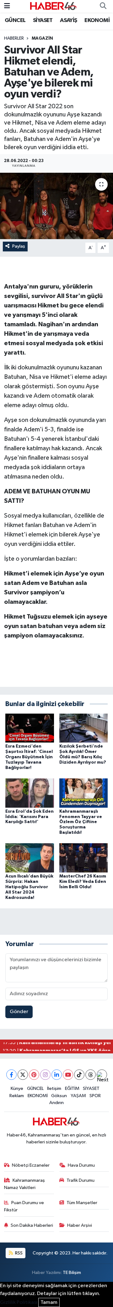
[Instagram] (45, 1074)
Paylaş (18, 246)
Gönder (19, 1011)
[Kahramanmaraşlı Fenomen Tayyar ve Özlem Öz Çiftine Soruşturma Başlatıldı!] (83, 792)
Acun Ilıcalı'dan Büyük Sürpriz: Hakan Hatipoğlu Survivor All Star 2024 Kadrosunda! (29, 887)
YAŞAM (78, 1095)
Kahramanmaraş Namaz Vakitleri (24, 1184)
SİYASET (43, 20)
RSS (18, 1253)
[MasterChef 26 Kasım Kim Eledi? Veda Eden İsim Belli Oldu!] (83, 858)
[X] (23, 1074)
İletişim (54, 1088)
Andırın (56, 1102)
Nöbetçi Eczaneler (31, 1165)
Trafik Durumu (80, 1180)
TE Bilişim (72, 1272)
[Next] (102, 1074)
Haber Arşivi (79, 1225)
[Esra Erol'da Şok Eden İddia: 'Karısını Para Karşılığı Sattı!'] (29, 792)
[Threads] (90, 1074)
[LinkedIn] (56, 1074)
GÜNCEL (15, 20)
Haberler (14, 38)
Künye (17, 1088)
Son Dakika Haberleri (32, 1225)
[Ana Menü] (7, 6)
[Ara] (103, 6)
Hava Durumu (81, 1165)
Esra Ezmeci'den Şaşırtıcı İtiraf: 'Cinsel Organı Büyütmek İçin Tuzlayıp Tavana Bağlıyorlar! (29, 757)
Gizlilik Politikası (18, 1302)
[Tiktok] (79, 1074)
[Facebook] (11, 1074)
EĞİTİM (72, 1088)
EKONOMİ (97, 20)
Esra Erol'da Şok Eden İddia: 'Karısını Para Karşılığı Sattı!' (29, 816)
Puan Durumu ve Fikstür (24, 1206)
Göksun (59, 1095)
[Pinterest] (34, 1074)
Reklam (16, 1095)
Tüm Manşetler (82, 1202)
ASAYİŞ (68, 20)
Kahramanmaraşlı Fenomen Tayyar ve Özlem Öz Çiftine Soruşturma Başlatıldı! (80, 822)
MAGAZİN (42, 38)
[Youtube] (68, 1074)
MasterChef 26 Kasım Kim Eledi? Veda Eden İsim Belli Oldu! (82, 881)
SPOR (95, 1095)
